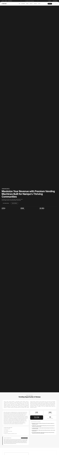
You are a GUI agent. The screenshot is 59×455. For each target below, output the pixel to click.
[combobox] (49, 1)
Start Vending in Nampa (6, 203)
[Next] (38, 1)
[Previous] (21, 1)
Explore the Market (14, 203)
